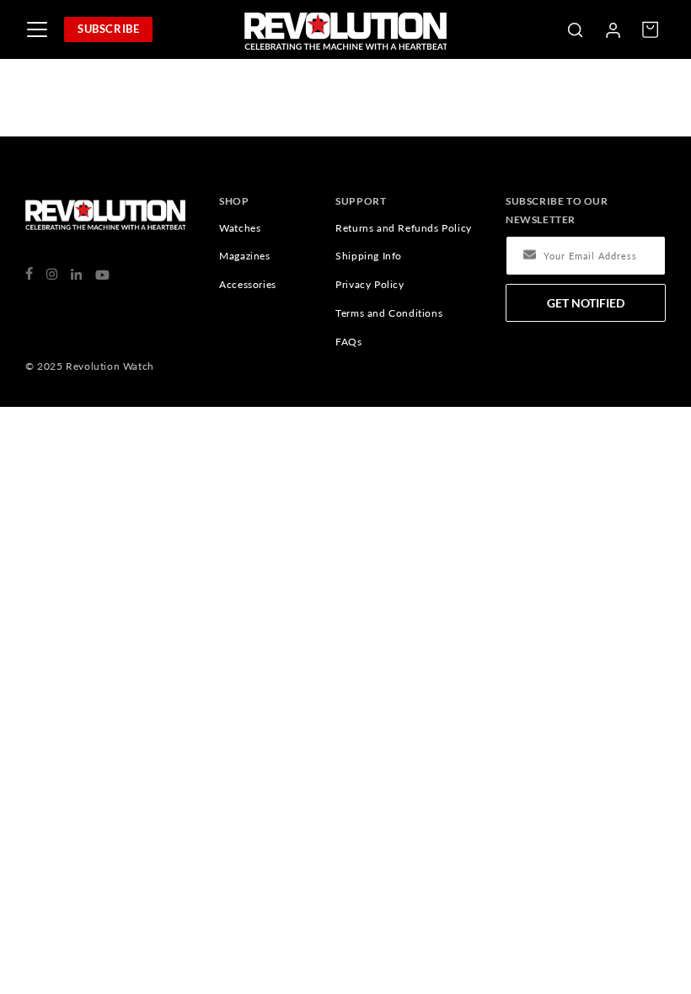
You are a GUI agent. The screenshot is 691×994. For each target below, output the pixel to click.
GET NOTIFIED (585, 303)
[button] (574, 29)
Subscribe (108, 28)
